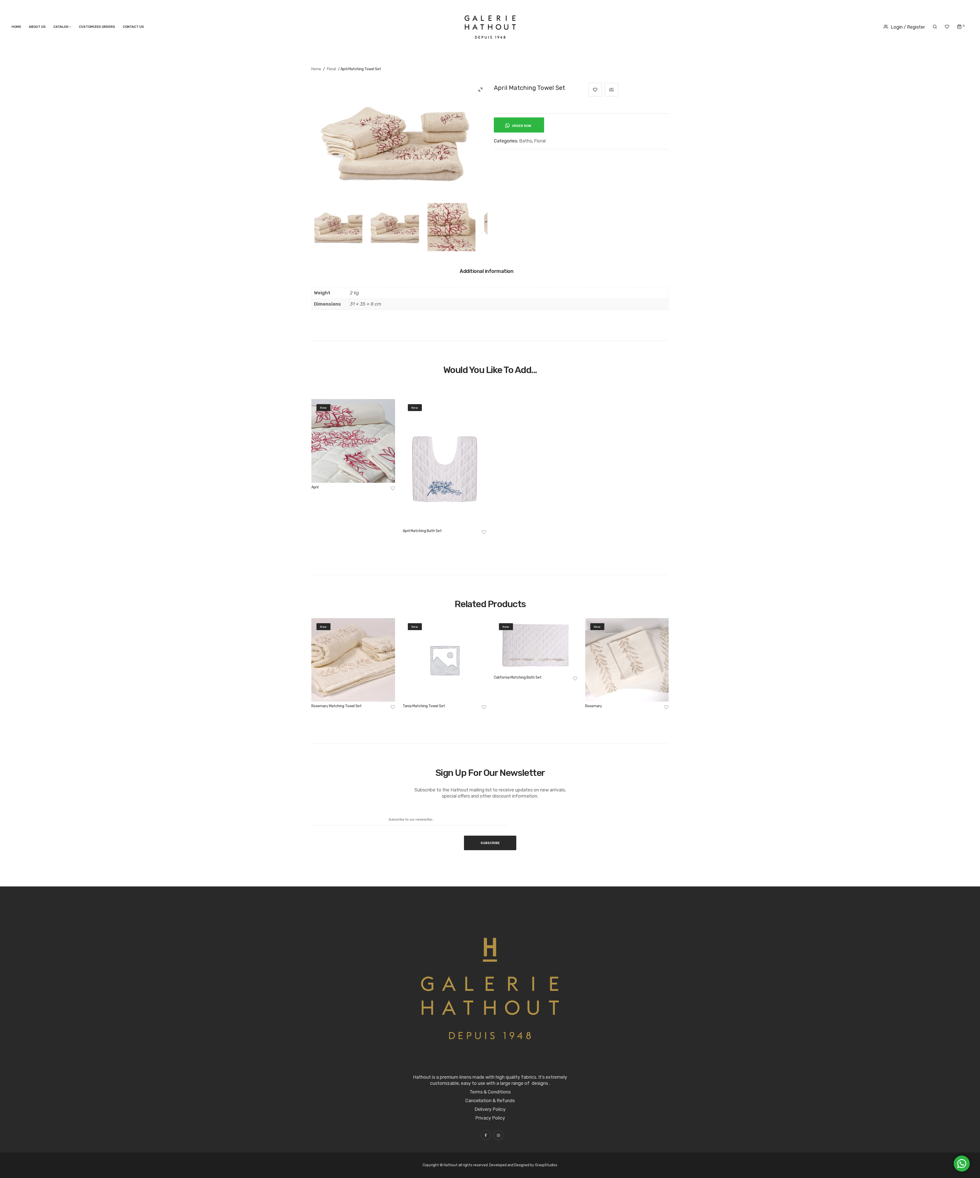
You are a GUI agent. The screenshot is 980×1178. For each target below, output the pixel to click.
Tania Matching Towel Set (424, 706)
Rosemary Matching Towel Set (336, 706)
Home (316, 69)
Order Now (521, 126)
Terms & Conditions (490, 1092)
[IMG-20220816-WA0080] (451, 227)
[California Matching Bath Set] (536, 645)
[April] (353, 441)
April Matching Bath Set (422, 531)
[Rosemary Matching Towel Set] (353, 660)
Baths (525, 141)
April (314, 487)
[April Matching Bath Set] (444, 462)
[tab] (489, 273)
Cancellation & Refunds (490, 1100)
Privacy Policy (490, 1118)
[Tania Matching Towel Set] (444, 660)
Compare (611, 90)
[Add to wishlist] (595, 90)
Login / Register (908, 27)
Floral (331, 69)
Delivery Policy (490, 1109)
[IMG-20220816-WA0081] (395, 227)
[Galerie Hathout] (490, 26)
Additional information (486, 271)
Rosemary (593, 706)
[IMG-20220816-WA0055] (338, 227)
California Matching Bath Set (518, 677)
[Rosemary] (627, 660)
